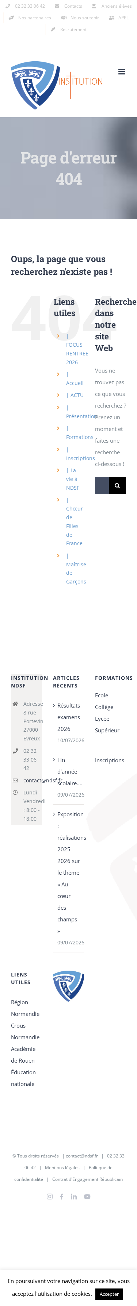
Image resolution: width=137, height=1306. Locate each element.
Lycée (102, 718)
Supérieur (107, 730)
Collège (104, 706)
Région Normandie (25, 1007)
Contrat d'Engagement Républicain (87, 1179)
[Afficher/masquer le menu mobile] (122, 72)
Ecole (101, 695)
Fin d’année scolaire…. (68, 771)
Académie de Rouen (23, 1054)
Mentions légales (62, 1167)
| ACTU (75, 395)
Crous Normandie (25, 1031)
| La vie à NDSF (72, 479)
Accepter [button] (109, 1294)
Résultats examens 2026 (68, 717)
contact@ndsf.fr (32, 780)
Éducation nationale (23, 1077)
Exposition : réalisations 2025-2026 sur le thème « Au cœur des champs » (68, 872)
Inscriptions (109, 760)
